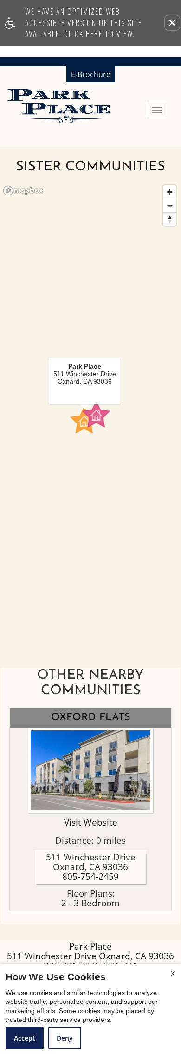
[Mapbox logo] (23, 190)
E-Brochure (90, 74)
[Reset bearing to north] (169, 219)
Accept (24, 1038)
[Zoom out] (169, 205)
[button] (172, 22)
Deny (65, 1038)
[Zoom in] (169, 192)
